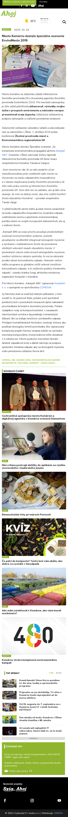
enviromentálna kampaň (46, 360)
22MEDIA (6, 360)
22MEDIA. (45, 287)
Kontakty (43, 1)
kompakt (34, 363)
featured (23, 363)
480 (13, 360)
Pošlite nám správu (18, 771)
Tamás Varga (47, 363)
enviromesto (9, 363)
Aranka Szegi (23, 360)
